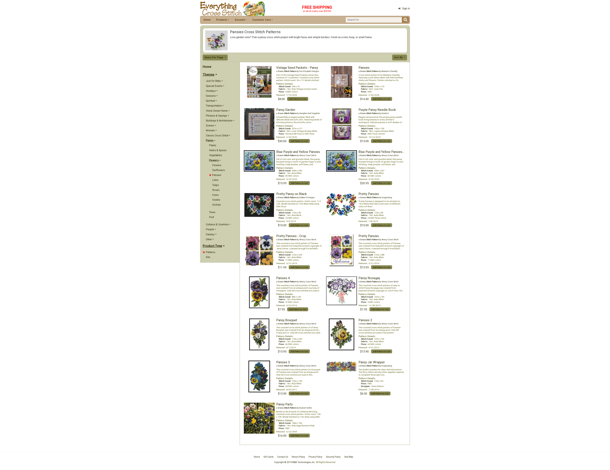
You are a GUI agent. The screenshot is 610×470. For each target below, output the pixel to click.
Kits (208, 257)
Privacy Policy (315, 457)
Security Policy (333, 457)
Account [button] (240, 19)
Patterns (209, 252)
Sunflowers (218, 170)
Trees (212, 212)
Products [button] (221, 19)
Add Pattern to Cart (297, 99)
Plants (212, 145)
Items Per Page (214, 57)
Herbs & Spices (218, 150)
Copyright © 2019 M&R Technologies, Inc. (294, 462)
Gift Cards (269, 457)
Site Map (348, 457)
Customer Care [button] (261, 19)
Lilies (215, 179)
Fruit (211, 217)
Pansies (215, 175)
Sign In (406, 8)
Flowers (216, 165)
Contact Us (282, 457)
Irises (215, 194)
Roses (216, 189)
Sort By (398, 57)
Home (207, 19)
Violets (216, 199)
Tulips (215, 185)
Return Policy (298, 457)
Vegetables (215, 155)
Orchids (216, 204)
